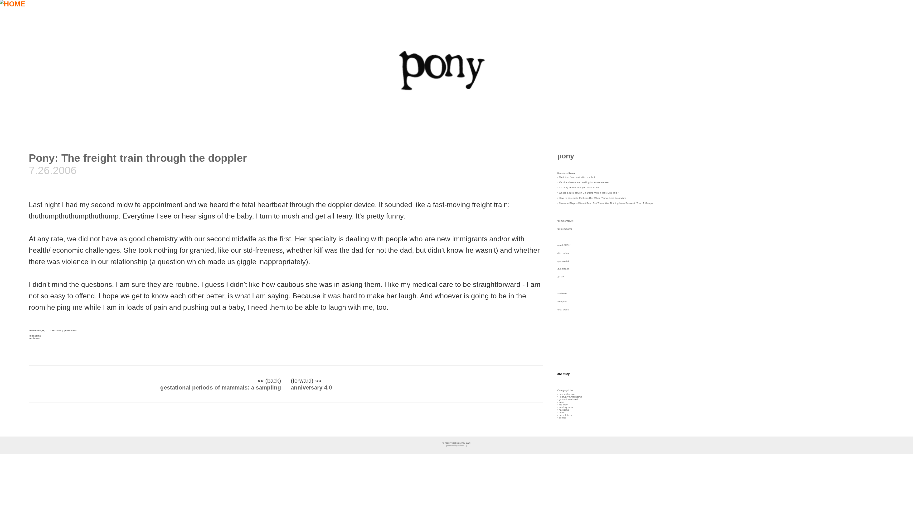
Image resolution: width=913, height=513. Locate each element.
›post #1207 (564, 245)
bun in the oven (567, 394)
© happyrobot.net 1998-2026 (456, 443)
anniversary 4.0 (311, 387)
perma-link (70, 330)
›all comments (564, 229)
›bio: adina (563, 253)
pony (565, 156)
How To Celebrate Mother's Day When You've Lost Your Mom (592, 198)
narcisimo (564, 409)
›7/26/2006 (563, 269)
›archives (562, 293)
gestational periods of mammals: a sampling (220, 387)
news (561, 412)
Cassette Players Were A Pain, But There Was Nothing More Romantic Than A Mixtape (606, 203)
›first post (562, 301)
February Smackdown (571, 396)
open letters (565, 415)
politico (562, 417)
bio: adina (35, 335)
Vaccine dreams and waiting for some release (584, 182)
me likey (563, 404)
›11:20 (560, 277)
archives (34, 338)
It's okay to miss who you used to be (579, 187)
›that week (563, 309)
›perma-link (563, 261)
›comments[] (565, 220)
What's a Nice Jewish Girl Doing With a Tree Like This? (589, 192)
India (561, 402)
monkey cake (566, 407)
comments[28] (37, 330)
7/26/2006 (55, 330)
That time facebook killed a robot (577, 177)
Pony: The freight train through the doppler (138, 158)
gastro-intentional (568, 399)
